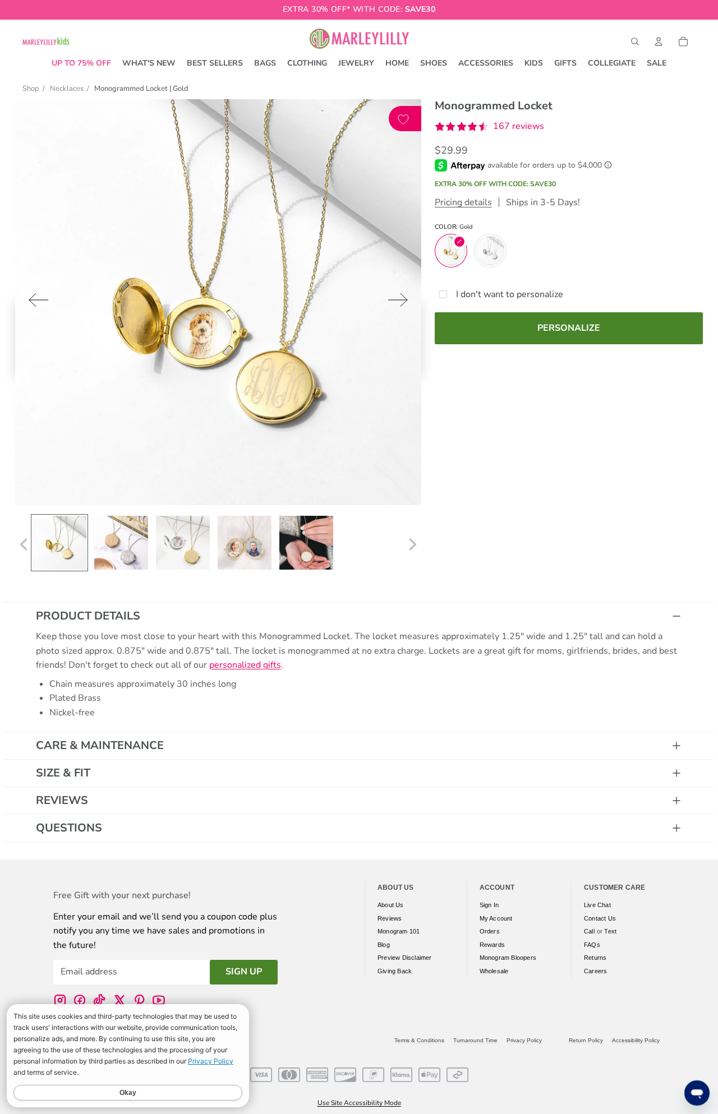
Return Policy (586, 1040)
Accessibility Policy (636, 1040)
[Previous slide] (35, 302)
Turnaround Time (475, 1040)
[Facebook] (79, 999)
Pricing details (463, 202)
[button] (489, 126)
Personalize (568, 328)
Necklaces (67, 89)
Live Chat (597, 905)
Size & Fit (63, 772)
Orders (490, 931)
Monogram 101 (399, 931)
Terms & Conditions (419, 1040)
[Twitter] (119, 999)
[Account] (658, 41)
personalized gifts (245, 665)
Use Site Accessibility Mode (359, 1102)
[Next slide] (401, 302)
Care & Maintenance (100, 745)
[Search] (635, 41)
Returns (595, 957)
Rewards (492, 944)
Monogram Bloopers (508, 957)
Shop (30, 89)
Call (589, 931)
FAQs (592, 944)
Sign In (489, 905)
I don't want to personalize (509, 294)
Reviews (62, 800)
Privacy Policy (524, 1040)
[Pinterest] (139, 999)
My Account (496, 917)
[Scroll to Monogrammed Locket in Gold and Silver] (182, 542)
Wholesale (494, 970)
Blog (384, 944)
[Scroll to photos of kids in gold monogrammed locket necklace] (244, 542)
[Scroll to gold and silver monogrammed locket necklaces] (121, 542)
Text (610, 931)
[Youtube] (158, 999)
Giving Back (395, 970)
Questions (69, 827)
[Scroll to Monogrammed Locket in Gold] (59, 542)
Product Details (88, 615)
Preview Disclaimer (405, 957)
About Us (391, 905)
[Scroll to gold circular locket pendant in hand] (306, 542)
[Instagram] (60, 999)
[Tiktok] (99, 999)
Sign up (243, 971)
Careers (595, 970)
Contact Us (600, 917)
